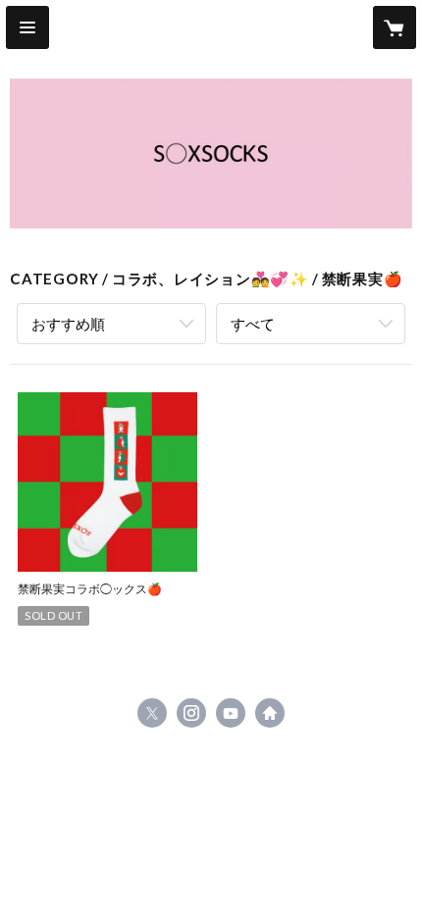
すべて (253, 323)
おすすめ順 (68, 323)
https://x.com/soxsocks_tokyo (152, 713)
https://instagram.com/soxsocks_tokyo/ (191, 713)
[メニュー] (27, 27)
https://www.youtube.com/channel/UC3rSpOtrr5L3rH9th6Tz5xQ (230, 713)
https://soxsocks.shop (270, 713)
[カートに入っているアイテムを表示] (394, 27)
